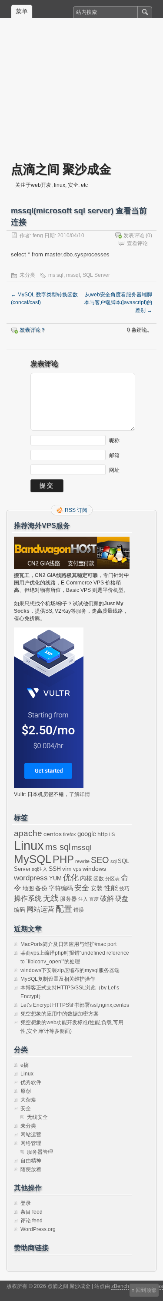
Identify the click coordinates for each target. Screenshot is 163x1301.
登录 (25, 1203)
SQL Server (96, 275)
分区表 (112, 878)
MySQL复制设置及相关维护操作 (57, 979)
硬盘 (121, 898)
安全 (81, 888)
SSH (55, 869)
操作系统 (28, 898)
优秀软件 (30, 1082)
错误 (78, 910)
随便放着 (30, 1169)
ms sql (55, 275)
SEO (100, 860)
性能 (111, 888)
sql (113, 861)
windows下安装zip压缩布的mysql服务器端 (70, 970)
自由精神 (30, 1161)
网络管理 (30, 1143)
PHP (63, 859)
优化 (71, 877)
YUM (55, 878)
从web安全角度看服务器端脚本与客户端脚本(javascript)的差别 (118, 302)
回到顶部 (146, 1290)
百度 (94, 899)
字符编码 (61, 888)
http (102, 833)
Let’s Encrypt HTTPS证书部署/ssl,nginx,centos (74, 1005)
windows (94, 869)
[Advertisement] (81, 96)
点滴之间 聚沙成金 (61, 169)
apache (28, 833)
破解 (107, 898)
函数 (98, 879)
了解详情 (79, 794)
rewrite (82, 861)
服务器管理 (40, 1152)
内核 (86, 878)
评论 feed (31, 1221)
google (86, 833)
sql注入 (39, 869)
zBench (120, 1286)
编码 (19, 909)
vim (67, 869)
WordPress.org (38, 1229)
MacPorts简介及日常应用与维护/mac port (68, 944)
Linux (29, 845)
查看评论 (137, 243)
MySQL (32, 859)
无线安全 (37, 1117)
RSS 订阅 (76, 510)
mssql (73, 275)
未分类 (27, 275)
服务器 (68, 899)
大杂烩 (28, 1100)
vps (77, 869)
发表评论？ (33, 330)
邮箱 (114, 455)
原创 (25, 1091)
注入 (83, 899)
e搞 (24, 1065)
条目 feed (31, 1212)
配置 (64, 908)
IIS (112, 834)
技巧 (124, 889)
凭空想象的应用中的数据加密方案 (59, 1014)
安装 (96, 888)
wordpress (31, 877)
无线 (51, 898)
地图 (28, 889)
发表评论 (133, 235)
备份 (41, 888)
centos (52, 833)
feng (38, 235)
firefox (69, 834)
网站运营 (40, 909)
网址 (114, 470)
